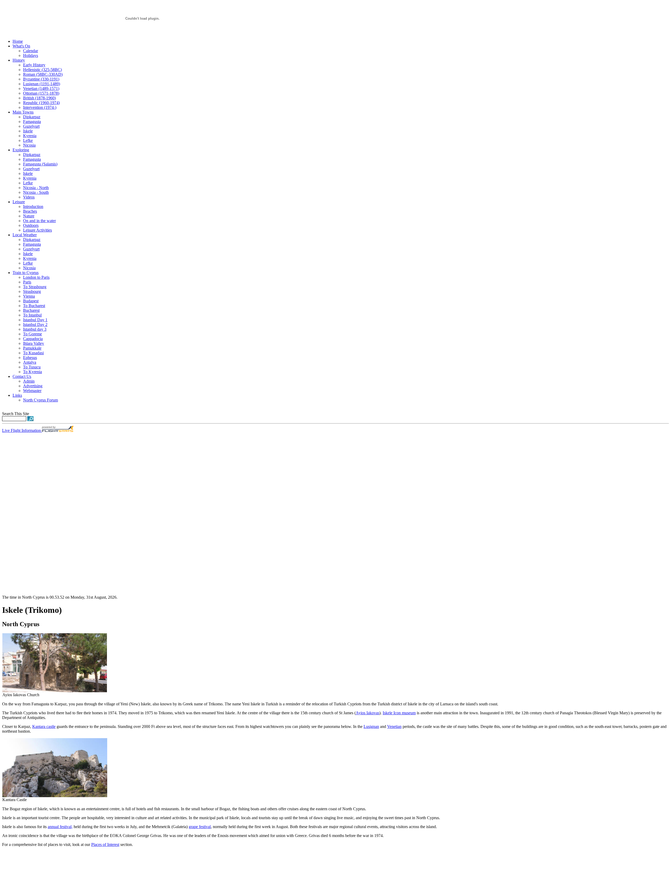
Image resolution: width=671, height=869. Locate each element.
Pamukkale (32, 348)
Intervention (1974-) (39, 107)
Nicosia (29, 145)
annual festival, (60, 826)
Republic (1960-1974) (41, 102)
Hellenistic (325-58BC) (42, 69)
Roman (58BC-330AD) (43, 74)
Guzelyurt (31, 126)
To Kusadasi (33, 353)
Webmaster (32, 390)
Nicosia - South (36, 192)
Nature (28, 216)
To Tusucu (32, 367)
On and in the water (39, 220)
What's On (21, 46)
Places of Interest (105, 844)
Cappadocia (33, 338)
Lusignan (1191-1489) (41, 84)
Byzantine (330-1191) (41, 79)
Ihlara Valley (33, 343)
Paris (27, 282)
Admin (29, 381)
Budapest (31, 301)
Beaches (30, 211)
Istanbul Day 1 (35, 320)
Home (18, 41)
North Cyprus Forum (40, 400)
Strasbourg (32, 291)
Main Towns (23, 112)
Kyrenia (29, 135)
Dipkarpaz (31, 117)
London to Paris (36, 277)
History (19, 60)
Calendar (30, 51)
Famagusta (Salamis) (40, 164)
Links (17, 395)
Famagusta (32, 121)
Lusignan (371, 726)
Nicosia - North (36, 187)
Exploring (21, 150)
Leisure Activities (37, 230)
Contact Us (22, 376)
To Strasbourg (34, 287)
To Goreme (32, 334)
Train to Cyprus (26, 272)
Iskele (28, 131)
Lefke (28, 140)
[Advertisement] (18, 516)
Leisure (19, 202)
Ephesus (30, 357)
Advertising (32, 386)
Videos (29, 197)
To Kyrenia (32, 371)
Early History (34, 65)
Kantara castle (44, 726)
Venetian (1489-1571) (41, 88)
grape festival (200, 826)
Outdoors (31, 225)
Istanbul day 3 (34, 329)
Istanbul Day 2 (35, 324)
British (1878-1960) (39, 98)
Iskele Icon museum (399, 713)
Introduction (33, 206)
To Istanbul (32, 315)
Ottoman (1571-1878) (41, 93)
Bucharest (31, 310)
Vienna (29, 296)
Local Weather (25, 235)
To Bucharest (34, 305)
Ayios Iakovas (367, 713)
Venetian (394, 726)
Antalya (29, 362)
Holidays (30, 55)
